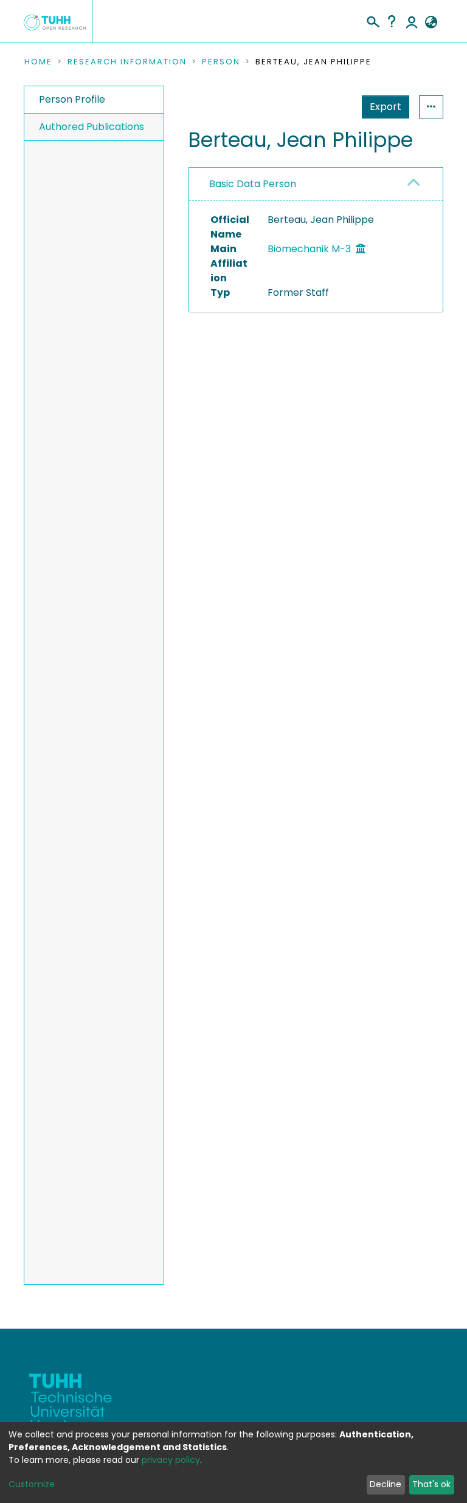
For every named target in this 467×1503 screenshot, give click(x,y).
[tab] (316, 184)
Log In (411, 21)
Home (38, 61)
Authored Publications (91, 127)
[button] (430, 22)
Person (221, 61)
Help (391, 21)
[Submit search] (372, 20)
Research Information (127, 61)
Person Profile (72, 99)
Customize (32, 1484)
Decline (385, 1484)
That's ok (431, 1484)
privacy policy (171, 1460)
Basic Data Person (252, 184)
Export (385, 107)
